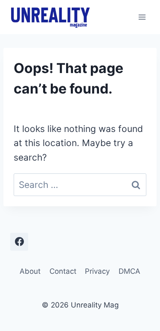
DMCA (129, 271)
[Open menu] (142, 16)
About (30, 271)
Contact (62, 271)
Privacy (97, 271)
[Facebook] (19, 242)
